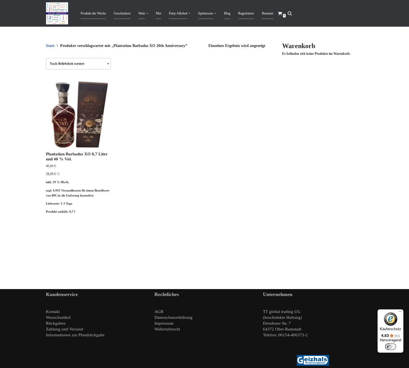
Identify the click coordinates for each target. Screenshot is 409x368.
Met (158, 13)
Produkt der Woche (93, 13)
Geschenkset (122, 13)
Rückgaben (56, 323)
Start (50, 46)
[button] (147, 13)
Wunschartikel (58, 317)
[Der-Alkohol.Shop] (58, 13)
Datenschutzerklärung (173, 317)
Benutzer (268, 13)
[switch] (390, 346)
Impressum (164, 323)
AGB (158, 311)
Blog (227, 13)
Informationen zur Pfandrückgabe (75, 335)
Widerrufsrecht (167, 329)
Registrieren (246, 13)
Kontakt (53, 311)
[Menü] (400, 312)
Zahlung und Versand (64, 329)
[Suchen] (290, 13)
